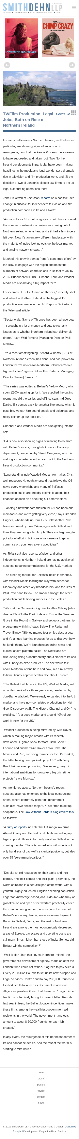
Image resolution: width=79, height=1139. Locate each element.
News (41, 1103)
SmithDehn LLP (32, 6)
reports (45, 198)
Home (41, 1072)
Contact (41, 1096)
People (41, 1084)
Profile (41, 1078)
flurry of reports (17, 827)
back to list (63, 114)
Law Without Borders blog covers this (49, 812)
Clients (41, 1090)
